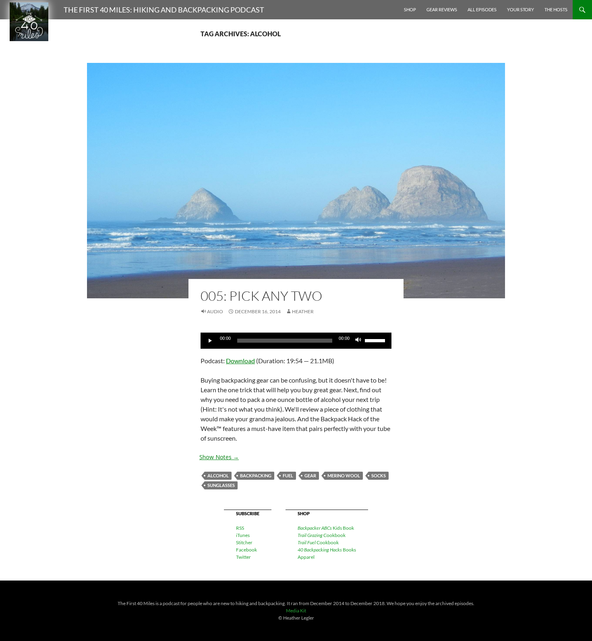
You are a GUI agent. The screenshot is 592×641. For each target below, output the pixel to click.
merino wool (343, 475)
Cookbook (322, 535)
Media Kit (296, 611)
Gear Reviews (441, 9)
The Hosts (555, 9)
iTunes (243, 535)
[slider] (376, 340)
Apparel (306, 557)
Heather (303, 311)
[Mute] (358, 341)
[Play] (211, 341)
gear (310, 475)
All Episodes (482, 9)
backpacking (255, 475)
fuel (288, 475)
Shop (410, 9)
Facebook (246, 550)
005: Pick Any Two (261, 295)
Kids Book (326, 528)
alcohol (218, 475)
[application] (296, 341)
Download (240, 360)
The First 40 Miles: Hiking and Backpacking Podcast (164, 9)
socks (378, 475)
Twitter (243, 557)
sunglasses (221, 485)
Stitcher (244, 542)
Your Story (520, 9)
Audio (215, 311)
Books (327, 550)
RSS (240, 528)
